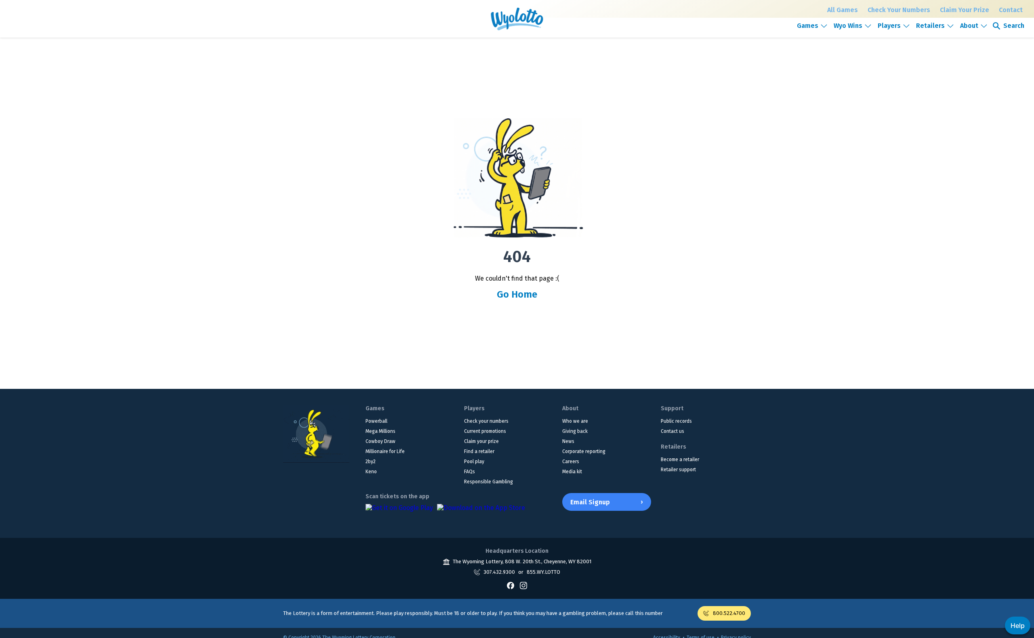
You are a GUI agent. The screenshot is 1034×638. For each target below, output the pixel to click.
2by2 (371, 461)
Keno (371, 471)
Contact (1011, 10)
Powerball (376, 421)
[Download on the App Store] (481, 512)
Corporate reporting (583, 451)
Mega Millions (380, 431)
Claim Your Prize (964, 10)
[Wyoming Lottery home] (517, 19)
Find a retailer (479, 451)
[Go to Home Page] (316, 434)
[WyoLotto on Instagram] (523, 585)
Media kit (572, 471)
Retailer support (678, 469)
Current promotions (485, 431)
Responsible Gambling (488, 482)
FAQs (469, 471)
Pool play (474, 461)
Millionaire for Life (385, 451)
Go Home (517, 294)
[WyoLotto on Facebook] (510, 585)
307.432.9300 (499, 572)
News (568, 441)
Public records (676, 421)
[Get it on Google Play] (399, 512)
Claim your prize (481, 441)
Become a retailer (680, 459)
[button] (812, 26)
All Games (842, 10)
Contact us (672, 431)
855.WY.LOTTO (543, 572)
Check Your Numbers (899, 10)
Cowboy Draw (380, 441)
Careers (570, 461)
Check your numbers (486, 421)
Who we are (575, 421)
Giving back (575, 431)
